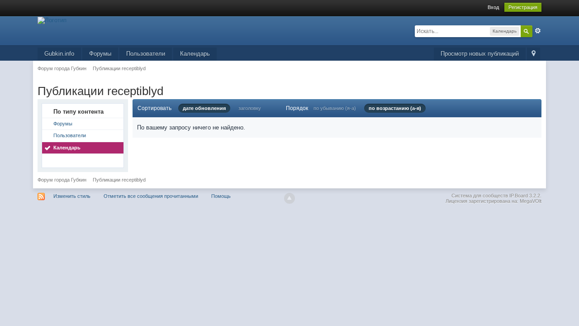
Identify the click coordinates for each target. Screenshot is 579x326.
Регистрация (522, 7)
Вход (493, 7)
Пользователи (145, 53)
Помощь (221, 196)
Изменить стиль (71, 196)
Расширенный (537, 30)
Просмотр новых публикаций (480, 53)
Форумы (100, 53)
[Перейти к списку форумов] (52, 19)
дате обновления (204, 108)
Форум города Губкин (62, 179)
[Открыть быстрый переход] (533, 54)
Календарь (195, 53)
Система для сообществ (479, 195)
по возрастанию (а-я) (395, 108)
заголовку (249, 108)
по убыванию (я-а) (334, 108)
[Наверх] (289, 198)
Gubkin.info (59, 53)
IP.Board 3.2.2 (524, 195)
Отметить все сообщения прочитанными (151, 196)
